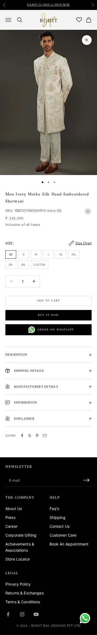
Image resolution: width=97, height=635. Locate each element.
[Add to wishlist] (88, 211)
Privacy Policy (18, 584)
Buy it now (48, 315)
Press (10, 517)
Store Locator (17, 559)
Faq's (54, 508)
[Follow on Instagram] (22, 614)
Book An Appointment (69, 544)
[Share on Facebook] (22, 435)
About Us (13, 508)
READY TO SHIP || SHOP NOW (48, 4)
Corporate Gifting (20, 535)
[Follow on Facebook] (8, 614)
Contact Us (60, 526)
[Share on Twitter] (29, 435)
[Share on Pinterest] (37, 435)
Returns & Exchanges (24, 593)
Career (11, 526)
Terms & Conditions (22, 602)
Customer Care (63, 535)
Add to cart (48, 300)
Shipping (57, 517)
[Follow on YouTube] (36, 614)
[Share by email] (45, 435)
